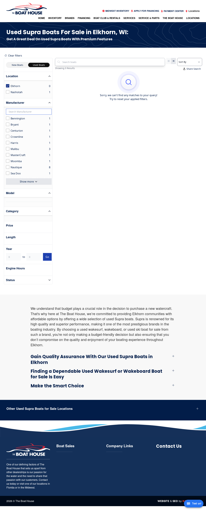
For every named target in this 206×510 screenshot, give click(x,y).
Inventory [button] (55, 18)
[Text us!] (193, 504)
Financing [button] (84, 18)
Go (47, 257)
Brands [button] (70, 18)
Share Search (194, 68)
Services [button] (129, 18)
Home (41, 18)
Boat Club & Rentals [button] (107, 18)
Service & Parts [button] (149, 18)
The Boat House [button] (173, 18)
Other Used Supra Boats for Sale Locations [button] (39, 408)
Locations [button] (193, 18)
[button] (103, 359)
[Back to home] (26, 8)
